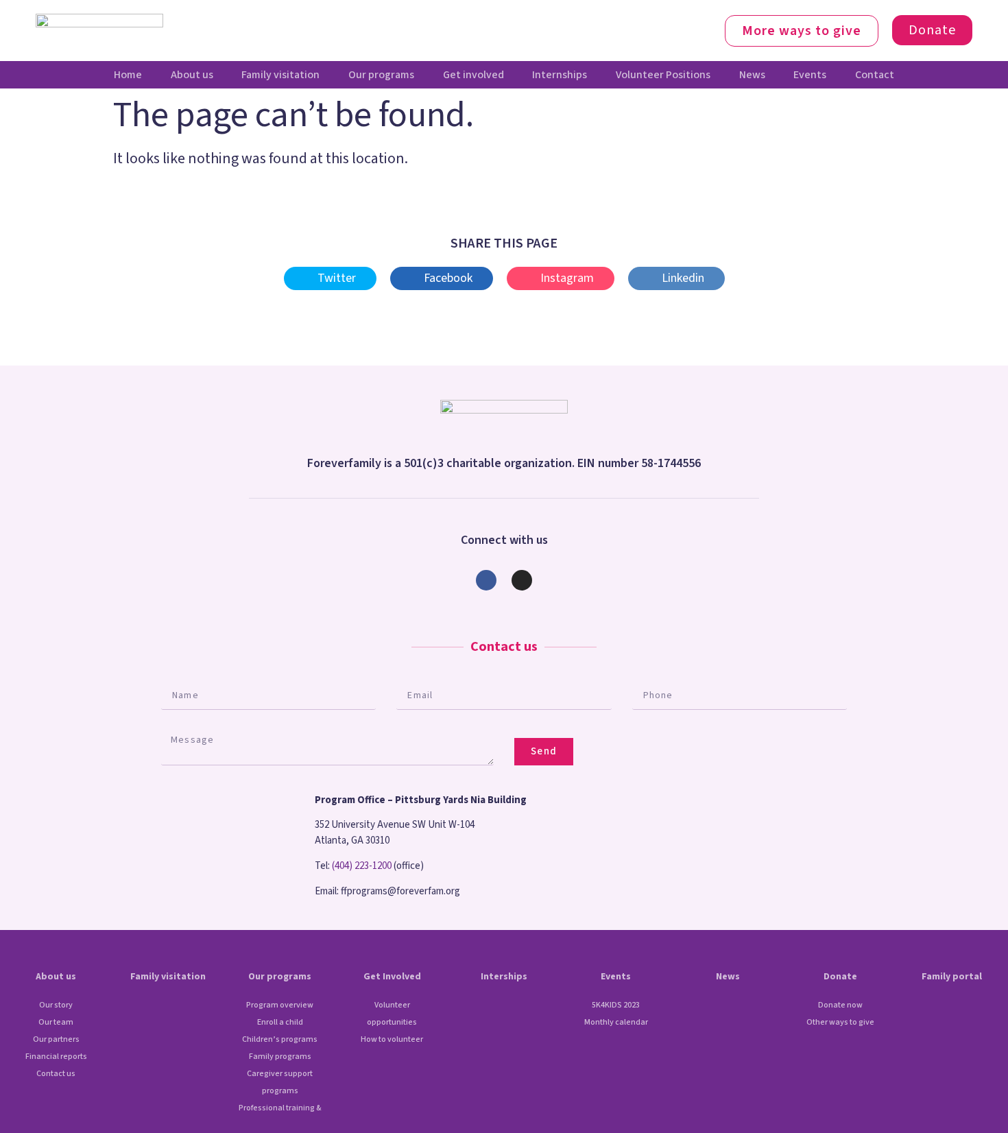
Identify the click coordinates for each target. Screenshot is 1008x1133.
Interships (504, 976)
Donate (840, 976)
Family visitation (280, 75)
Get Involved (392, 976)
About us (192, 75)
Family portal (952, 976)
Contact (874, 75)
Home (128, 75)
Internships (559, 75)
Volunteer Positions (663, 75)
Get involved (473, 75)
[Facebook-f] (486, 580)
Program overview (279, 1005)
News (752, 75)
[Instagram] (522, 580)
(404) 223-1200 (362, 866)
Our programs (381, 75)
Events (809, 75)
